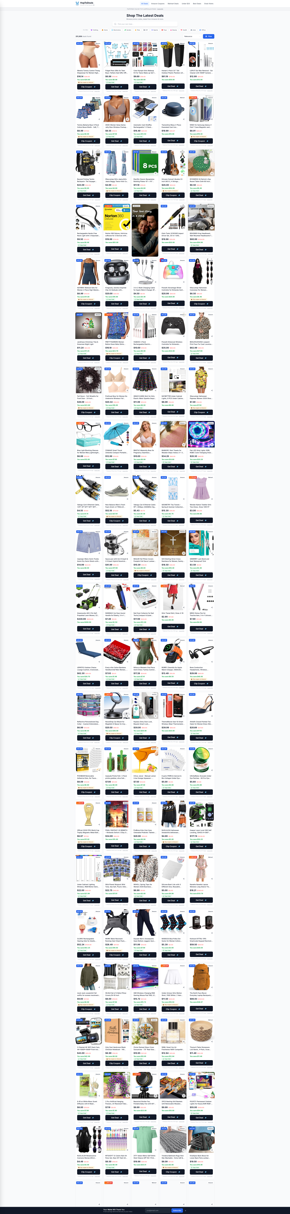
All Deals (144, 4)
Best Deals (197, 4)
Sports (156, 30)
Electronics (117, 30)
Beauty (174, 30)
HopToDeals (86, 2)
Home (106, 30)
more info (160, 9)
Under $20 (186, 4)
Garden (128, 30)
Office (204, 30)
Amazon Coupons (157, 4)
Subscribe (177, 1210)
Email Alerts (208, 4)
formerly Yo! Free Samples (86, 5)
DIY (147, 30)
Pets (138, 30)
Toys (165, 30)
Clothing (95, 30)
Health (185, 30)
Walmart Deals (173, 4)
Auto (194, 30)
